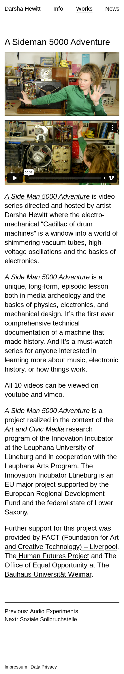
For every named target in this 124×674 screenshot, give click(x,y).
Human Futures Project (52, 556)
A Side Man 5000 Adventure (47, 196)
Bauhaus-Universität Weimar (48, 574)
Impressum (16, 666)
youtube (17, 394)
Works (84, 8)
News (112, 8)
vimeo (53, 394)
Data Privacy (44, 666)
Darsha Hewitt (23, 8)
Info (58, 8)
